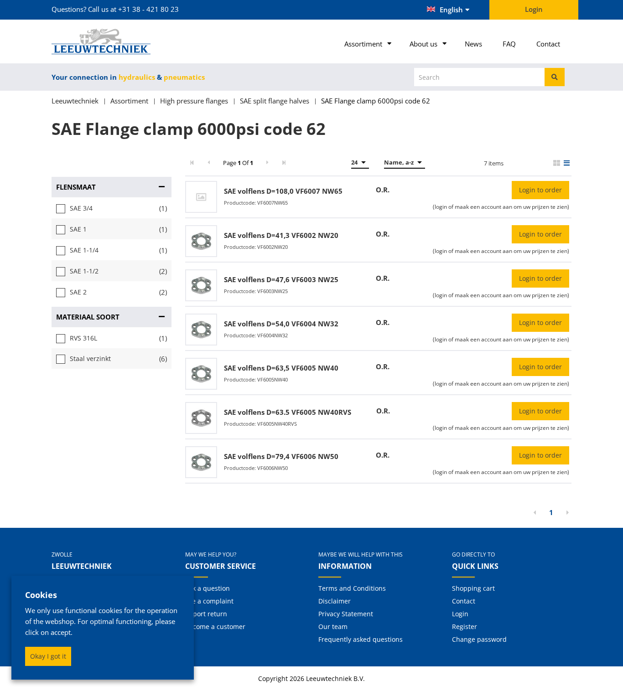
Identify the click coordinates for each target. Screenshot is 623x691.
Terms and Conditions (352, 588)
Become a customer (215, 626)
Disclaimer (334, 601)
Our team (333, 626)
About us (423, 43)
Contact (548, 43)
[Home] (111, 41)
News (473, 43)
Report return (206, 613)
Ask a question (207, 588)
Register (464, 626)
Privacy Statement (345, 613)
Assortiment (363, 43)
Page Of (238, 163)
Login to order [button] (540, 190)
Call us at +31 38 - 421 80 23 (133, 9)
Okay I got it (48, 656)
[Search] (555, 77)
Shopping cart (473, 588)
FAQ (509, 43)
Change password (479, 639)
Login (460, 613)
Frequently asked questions (360, 639)
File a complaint (209, 601)
